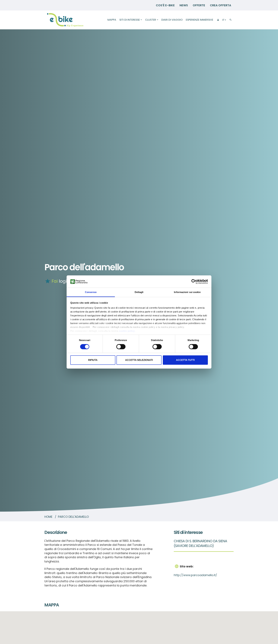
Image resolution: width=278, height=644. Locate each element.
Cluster (150, 20)
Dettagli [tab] (139, 292)
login (64, 281)
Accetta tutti (185, 360)
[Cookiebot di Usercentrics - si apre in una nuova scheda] (194, 281)
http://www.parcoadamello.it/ (195, 575)
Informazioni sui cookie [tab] (187, 292)
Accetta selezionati (139, 360)
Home (48, 517)
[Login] (218, 19)
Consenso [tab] (91, 292)
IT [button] (223, 20)
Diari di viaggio (172, 20)
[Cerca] (230, 19)
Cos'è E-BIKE (165, 5)
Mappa (111, 20)
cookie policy (127, 331)
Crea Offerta (220, 5)
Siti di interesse (129, 20)
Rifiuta (92, 360)
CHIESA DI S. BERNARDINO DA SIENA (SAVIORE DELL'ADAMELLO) (200, 543)
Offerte (199, 5)
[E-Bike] (65, 20)
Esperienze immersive (199, 20)
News (184, 5)
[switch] (120, 346)
